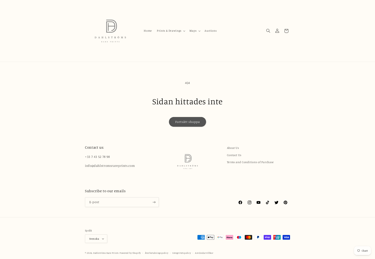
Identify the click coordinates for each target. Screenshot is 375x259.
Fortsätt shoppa (187, 122)
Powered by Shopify (130, 253)
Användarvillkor (204, 253)
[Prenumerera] (154, 202)
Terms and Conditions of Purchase (250, 162)
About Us (233, 147)
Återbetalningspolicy (156, 253)
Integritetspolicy (181, 253)
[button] (170, 31)
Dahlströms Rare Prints (106, 253)
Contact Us (234, 155)
